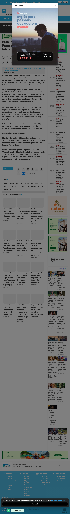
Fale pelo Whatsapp (17, 510)
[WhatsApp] (8, 510)
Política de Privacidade (58, 500)
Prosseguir (35, 504)
